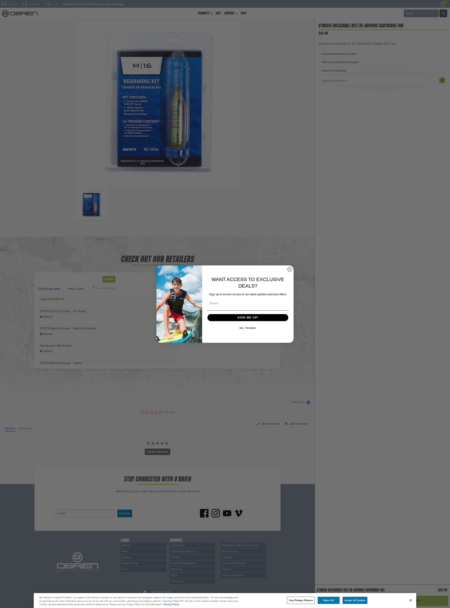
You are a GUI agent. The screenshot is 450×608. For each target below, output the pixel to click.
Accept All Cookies (355, 600)
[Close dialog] (290, 269)
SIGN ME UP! (248, 317)
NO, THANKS (248, 328)
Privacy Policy (171, 604)
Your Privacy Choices (301, 600)
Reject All (328, 600)
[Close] (410, 600)
